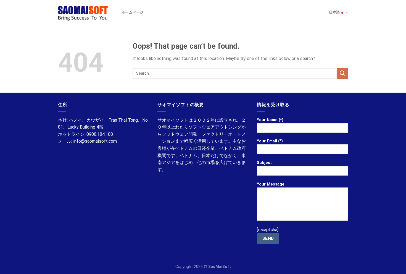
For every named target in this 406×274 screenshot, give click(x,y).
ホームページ (133, 12)
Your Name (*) (270, 120)
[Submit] (342, 73)
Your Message (270, 184)
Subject (264, 162)
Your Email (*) (270, 141)
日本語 (334, 12)
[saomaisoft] (85, 12)
